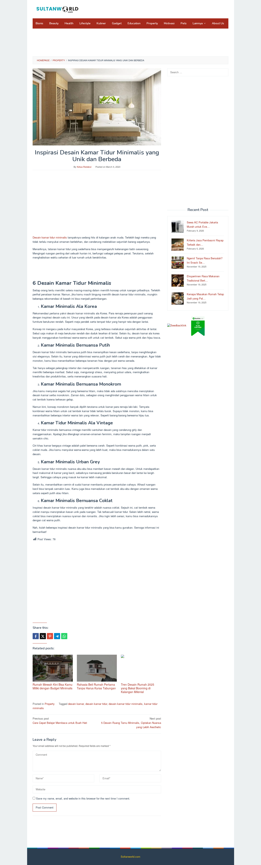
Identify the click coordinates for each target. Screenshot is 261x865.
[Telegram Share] (57, 636)
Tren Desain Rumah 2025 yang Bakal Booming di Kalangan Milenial (137, 688)
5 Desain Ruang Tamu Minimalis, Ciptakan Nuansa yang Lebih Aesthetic (131, 722)
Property (50, 704)
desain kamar (76, 704)
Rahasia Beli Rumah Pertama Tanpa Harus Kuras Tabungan (96, 686)
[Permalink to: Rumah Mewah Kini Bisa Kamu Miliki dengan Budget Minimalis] (53, 668)
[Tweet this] (43, 636)
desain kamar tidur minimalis (126, 704)
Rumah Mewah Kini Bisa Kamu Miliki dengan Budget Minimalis (52, 686)
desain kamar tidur (96, 704)
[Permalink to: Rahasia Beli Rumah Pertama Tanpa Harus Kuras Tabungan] (97, 668)
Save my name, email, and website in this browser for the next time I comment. (83, 798)
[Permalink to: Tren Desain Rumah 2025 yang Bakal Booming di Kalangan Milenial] (141, 668)
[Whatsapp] (64, 636)
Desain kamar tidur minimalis (50, 237)
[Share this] (36, 636)
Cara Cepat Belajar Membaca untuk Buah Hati (60, 720)
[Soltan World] (58, 9)
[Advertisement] (130, 42)
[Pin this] (50, 636)
